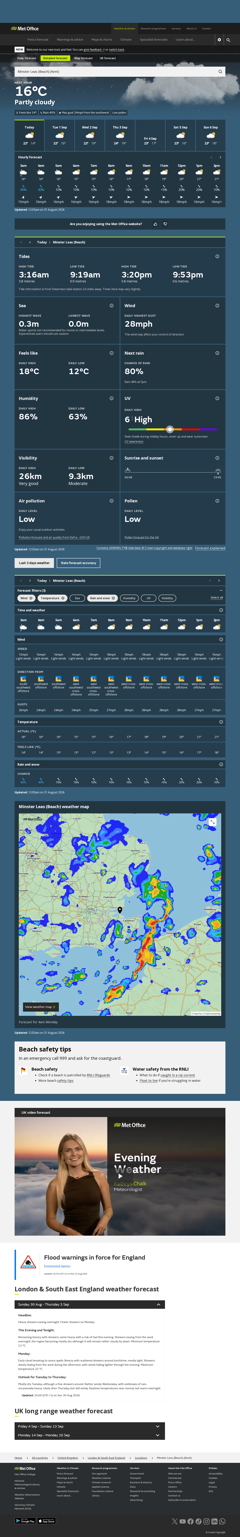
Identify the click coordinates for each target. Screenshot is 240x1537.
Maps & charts (102, 40)
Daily (26, 58)
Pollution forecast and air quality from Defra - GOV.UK (54, 537)
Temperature (48, 598)
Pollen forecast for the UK (142, 537)
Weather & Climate (68, 1468)
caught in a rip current (178, 1075)
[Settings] (219, 39)
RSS (211, 1491)
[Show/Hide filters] (221, 590)
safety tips (65, 1080)
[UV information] (217, 398)
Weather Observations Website (27, 1496)
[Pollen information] (217, 501)
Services (176, 28)
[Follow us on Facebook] (190, 1521)
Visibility (167, 598)
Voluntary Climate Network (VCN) (25, 1506)
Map (83, 58)
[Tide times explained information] (217, 256)
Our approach (99, 1473)
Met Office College (25, 1474)
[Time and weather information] (221, 610)
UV (149, 598)
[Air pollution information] (111, 501)
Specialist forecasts (153, 40)
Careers (206, 28)
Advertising (136, 1500)
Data (133, 1486)
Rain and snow (98, 598)
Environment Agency (57, 1266)
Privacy (213, 1486)
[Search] (218, 70)
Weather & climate (124, 28)
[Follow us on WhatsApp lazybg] (222, 1521)
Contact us (174, 1495)
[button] (120, 911)
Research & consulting (142, 1491)
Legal (212, 1482)
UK (108, 58)
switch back (116, 49)
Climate (126, 40)
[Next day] (30, 242)
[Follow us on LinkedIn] (214, 1521)
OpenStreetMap (213, 1013)
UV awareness (134, 441)
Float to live (149, 1080)
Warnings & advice (70, 40)
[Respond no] (165, 224)
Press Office (175, 1482)
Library (95, 1495)
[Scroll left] (211, 157)
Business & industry (141, 1482)
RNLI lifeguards (98, 1075)
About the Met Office (180, 1468)
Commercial (174, 1478)
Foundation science (102, 1491)
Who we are (174, 1473)
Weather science (101, 1478)
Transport (135, 1478)
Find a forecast (38, 40)
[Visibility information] (111, 458)
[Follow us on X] (175, 1521)
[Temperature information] (221, 722)
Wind (22, 598)
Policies (213, 1468)
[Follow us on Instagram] (206, 1521)
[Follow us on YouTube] (183, 1521)
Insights (134, 1495)
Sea (77, 598)
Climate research (101, 1482)
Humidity (129, 598)
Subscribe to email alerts (182, 1500)
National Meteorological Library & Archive (27, 1484)
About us (192, 28)
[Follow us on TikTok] (198, 1521)
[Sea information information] (111, 305)
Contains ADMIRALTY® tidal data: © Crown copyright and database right (144, 548)
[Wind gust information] (217, 305)
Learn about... (185, 40)
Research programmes (153, 28)
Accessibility (216, 1473)
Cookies (213, 1478)
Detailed (55, 58)
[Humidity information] (111, 398)
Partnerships (175, 1491)
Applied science (100, 1486)
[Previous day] (20, 242)
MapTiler (198, 1013)
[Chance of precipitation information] (217, 353)
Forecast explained (210, 548)
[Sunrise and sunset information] (217, 458)
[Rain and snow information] (221, 764)
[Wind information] (221, 639)
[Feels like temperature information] (111, 353)
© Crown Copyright (215, 1532)
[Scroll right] (220, 157)
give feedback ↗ (94, 49)
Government (137, 1473)
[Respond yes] (155, 224)
